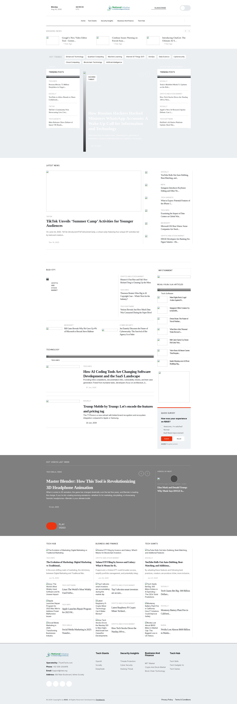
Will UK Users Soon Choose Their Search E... (62, 72)
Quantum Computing (96, 57)
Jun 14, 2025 (54, 578)
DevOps (152, 57)
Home (83, 21)
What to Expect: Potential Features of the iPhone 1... (175, 202)
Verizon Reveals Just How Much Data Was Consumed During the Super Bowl (136, 311)
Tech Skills (174, 661)
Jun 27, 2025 (152, 578)
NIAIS (66, 700)
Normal (166, 430)
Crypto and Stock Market (171, 67)
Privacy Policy (167, 700)
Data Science (164, 57)
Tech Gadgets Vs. (177, 665)
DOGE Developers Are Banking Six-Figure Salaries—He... (175, 240)
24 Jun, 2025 (91, 423)
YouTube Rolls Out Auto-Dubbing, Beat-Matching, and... (174, 176)
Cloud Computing (72, 62)
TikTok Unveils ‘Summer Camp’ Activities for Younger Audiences (89, 223)
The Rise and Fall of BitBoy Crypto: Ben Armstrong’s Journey (79, 268)
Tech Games (175, 669)
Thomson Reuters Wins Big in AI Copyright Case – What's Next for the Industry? (135, 296)
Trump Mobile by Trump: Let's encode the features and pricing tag (118, 408)
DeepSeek (100, 669)
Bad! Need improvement (173, 433)
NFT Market (150, 663)
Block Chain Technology (155, 671)
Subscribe (160, 8)
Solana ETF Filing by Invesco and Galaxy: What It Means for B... (116, 564)
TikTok (49, 216)
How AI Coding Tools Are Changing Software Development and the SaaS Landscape (116, 374)
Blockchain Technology (93, 62)
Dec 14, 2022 (95, 146)
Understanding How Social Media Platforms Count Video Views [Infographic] (97, 342)
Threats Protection (128, 661)
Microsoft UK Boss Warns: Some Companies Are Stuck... (174, 227)
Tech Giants (92, 21)
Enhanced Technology (74, 57)
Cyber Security (126, 665)
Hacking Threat (126, 669)
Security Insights (107, 21)
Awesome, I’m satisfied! (173, 426)
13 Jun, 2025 (54, 507)
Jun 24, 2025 (103, 578)
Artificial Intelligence (114, 62)
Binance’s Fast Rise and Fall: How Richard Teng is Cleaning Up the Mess (135, 281)
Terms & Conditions (183, 700)
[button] (189, 31)
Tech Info (124, 290)
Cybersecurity (179, 57)
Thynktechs (100, 700)
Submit (166, 439)
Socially (149, 558)
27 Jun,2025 (58, 352)
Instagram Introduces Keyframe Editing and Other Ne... (173, 189)
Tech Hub (141, 21)
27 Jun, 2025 (57, 276)
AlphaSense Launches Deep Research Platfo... (172, 281)
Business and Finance (126, 21)
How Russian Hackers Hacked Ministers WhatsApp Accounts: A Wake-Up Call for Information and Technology (118, 121)
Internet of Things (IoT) (135, 57)
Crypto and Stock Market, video (172, 484)
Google (52, 67)
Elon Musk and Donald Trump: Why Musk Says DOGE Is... (172, 489)
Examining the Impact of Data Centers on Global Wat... (173, 215)
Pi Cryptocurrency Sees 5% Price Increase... (172, 72)
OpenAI (99, 661)
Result (179, 439)
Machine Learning (115, 57)
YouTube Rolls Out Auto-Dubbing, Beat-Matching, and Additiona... (164, 564)
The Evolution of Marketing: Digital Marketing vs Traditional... (68, 564)
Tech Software (127, 306)
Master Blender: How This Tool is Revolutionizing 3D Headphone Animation (90, 484)
